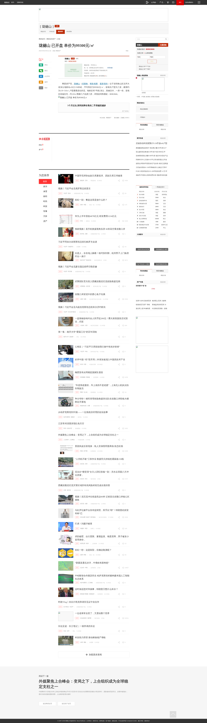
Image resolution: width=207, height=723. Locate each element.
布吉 (164, 197)
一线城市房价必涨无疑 (142, 249)
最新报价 (104, 84)
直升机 (82, 234)
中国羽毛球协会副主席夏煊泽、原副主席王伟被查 (98, 175)
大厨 (86, 325)
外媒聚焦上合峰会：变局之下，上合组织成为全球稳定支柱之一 (88, 435)
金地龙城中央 (143, 200)
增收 (85, 642)
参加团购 (69, 31)
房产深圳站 (125, 111)
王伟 (86, 180)
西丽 (164, 212)
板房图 (148, 96)
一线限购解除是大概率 (161, 249)
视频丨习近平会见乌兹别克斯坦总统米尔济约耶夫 (82, 307)
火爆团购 (163, 45)
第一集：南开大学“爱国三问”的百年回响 (77, 332)
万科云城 (141, 212)
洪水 (86, 479)
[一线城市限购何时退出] (161, 254)
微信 (46, 70)
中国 (85, 364)
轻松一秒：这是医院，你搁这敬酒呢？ (93, 550)
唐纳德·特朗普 (84, 594)
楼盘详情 (86, 76)
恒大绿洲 (141, 194)
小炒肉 (82, 325)
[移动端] (147, 2)
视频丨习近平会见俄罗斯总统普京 (74, 188)
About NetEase (81, 721)
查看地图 (110, 68)
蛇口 (164, 218)
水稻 (81, 642)
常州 (65, 428)
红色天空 (69, 428)
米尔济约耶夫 (72, 312)
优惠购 (85, 84)
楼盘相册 (94, 84)
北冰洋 (82, 567)
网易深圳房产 (51, 39)
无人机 (85, 392)
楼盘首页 (43, 31)
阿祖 (85, 555)
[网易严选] (161, 2)
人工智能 (90, 582)
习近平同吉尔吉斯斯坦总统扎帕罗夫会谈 (77, 242)
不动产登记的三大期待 (142, 264)
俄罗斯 (89, 618)
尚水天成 (141, 197)
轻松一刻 (91, 205)
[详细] (153, 288)
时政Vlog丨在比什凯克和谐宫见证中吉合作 (78, 602)
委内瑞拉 (93, 517)
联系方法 (95, 721)
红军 (68, 631)
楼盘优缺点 (140, 103)
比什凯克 (66, 607)
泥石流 (88, 286)
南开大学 (66, 336)
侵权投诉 (147, 721)
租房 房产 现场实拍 (85, 260)
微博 (46, 82)
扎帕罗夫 (70, 246)
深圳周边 (164, 194)
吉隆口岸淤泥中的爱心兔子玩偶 (90, 294)
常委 (86, 528)
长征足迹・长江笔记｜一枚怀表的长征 (76, 626)
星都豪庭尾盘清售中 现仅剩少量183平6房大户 (151, 148)
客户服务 (108, 721)
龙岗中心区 (164, 224)
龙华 (164, 215)
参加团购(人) (103, 76)
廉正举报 (140, 721)
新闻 (77, 180)
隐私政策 (114, 721)
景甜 (81, 451)
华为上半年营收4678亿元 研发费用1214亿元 (95, 216)
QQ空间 (47, 76)
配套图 (157, 96)
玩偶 (85, 299)
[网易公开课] (154, 2)
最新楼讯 (60, 31)
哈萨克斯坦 (67, 417)
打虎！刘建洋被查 (83, 523)
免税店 (73, 417)
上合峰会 (72, 439)
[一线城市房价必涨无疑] (143, 239)
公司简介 (89, 721)
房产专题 (140, 282)
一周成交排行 (160, 187)
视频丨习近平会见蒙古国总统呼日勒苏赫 (77, 266)
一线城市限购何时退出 (161, 264)
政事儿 (92, 528)
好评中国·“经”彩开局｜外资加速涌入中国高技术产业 (100, 359)
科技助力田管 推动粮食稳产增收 (90, 637)
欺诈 (87, 543)
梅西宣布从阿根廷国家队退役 (89, 372)
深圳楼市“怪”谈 (141, 286)
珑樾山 (67, 59)
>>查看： (138, 96)
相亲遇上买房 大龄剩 (159, 301)
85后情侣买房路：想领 (159, 308)
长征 (65, 631)
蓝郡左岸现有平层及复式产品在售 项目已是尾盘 (152, 163)
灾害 (86, 464)
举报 (127, 50)
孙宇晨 (85, 451)
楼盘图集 (142, 75)
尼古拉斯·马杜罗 (85, 517)
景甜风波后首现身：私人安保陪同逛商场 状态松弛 (99, 446)
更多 (46, 88)
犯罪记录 (82, 543)
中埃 (86, 351)
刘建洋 (82, 528)
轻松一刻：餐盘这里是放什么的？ (91, 200)
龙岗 (164, 200)
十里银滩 (141, 221)
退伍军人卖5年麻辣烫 (143, 308)
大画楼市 (140, 234)
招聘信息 (101, 721)
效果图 (144, 92)
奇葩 (85, 204)
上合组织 (66, 439)
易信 (46, 65)
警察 (81, 392)
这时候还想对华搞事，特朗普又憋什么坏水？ (96, 589)
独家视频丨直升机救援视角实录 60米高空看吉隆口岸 (100, 229)
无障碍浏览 (20, 2)
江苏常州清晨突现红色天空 (71, 423)
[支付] (168, 2)
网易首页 (6, 2)
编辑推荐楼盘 (143, 187)
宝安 (164, 203)
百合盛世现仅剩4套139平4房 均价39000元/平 (150, 152)
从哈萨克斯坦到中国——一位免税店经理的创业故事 (83, 412)
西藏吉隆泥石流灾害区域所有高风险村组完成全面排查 (84, 485)
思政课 (71, 336)
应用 (12, 2)
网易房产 (58, 51)
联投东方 (141, 206)
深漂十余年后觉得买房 (143, 301)
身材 (81, 204)
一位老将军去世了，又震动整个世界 (92, 613)
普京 (69, 193)
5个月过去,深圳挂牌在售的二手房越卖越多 (86, 105)
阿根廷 (88, 377)
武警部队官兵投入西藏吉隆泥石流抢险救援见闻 (97, 281)
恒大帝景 (141, 209)
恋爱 (81, 555)
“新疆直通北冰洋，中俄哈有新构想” (92, 563)
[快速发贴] (40, 59)
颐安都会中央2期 (144, 224)
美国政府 (91, 594)
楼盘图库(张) (94, 76)
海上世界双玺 (143, 218)
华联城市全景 (143, 203)
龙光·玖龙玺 (142, 215)
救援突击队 (83, 405)
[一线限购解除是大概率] (161, 239)
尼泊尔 (82, 479)
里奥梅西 (82, 377)
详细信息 (51, 31)
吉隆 (86, 234)
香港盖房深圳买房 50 (159, 304)
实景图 (153, 96)
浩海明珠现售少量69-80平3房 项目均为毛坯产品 (152, 156)
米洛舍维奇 (83, 618)
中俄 (86, 567)
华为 (81, 221)
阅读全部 (162, 75)
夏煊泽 (82, 180)
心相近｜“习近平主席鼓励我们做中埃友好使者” (97, 346)
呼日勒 (70, 271)
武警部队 (82, 286)
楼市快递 (140, 138)
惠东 (164, 221)
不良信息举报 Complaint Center (127, 721)
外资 (81, 364)
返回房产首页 (66, 703)
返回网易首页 (47, 703)
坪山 (164, 228)
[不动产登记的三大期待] (143, 254)
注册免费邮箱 (189, 2)
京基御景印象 (143, 228)
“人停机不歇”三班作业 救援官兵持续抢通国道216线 (99, 459)
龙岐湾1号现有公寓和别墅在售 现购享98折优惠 (151, 175)
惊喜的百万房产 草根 (143, 304)
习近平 (65, 193)
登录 (180, 2)
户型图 (143, 96)
